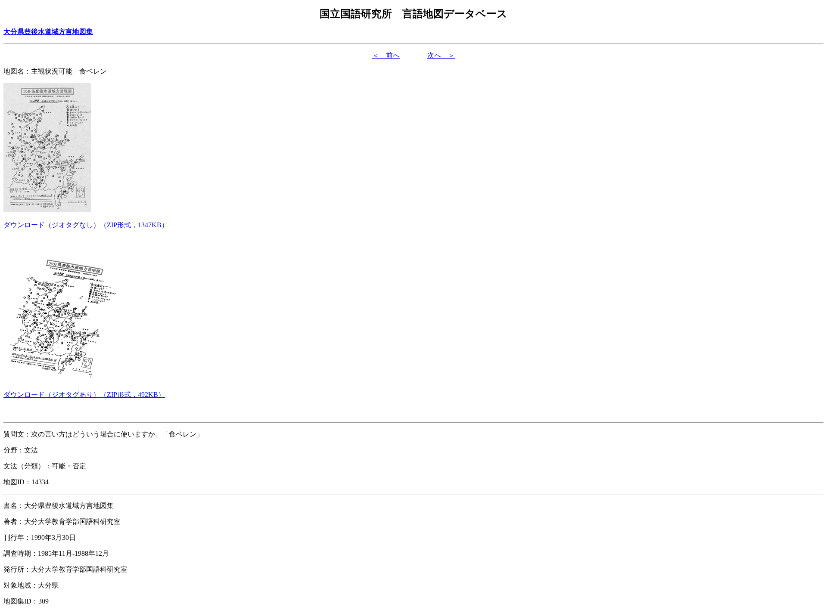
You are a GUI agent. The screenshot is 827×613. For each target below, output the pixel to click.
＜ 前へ (386, 55)
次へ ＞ (441, 55)
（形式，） (85, 225)
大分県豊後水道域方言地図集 (48, 31)
